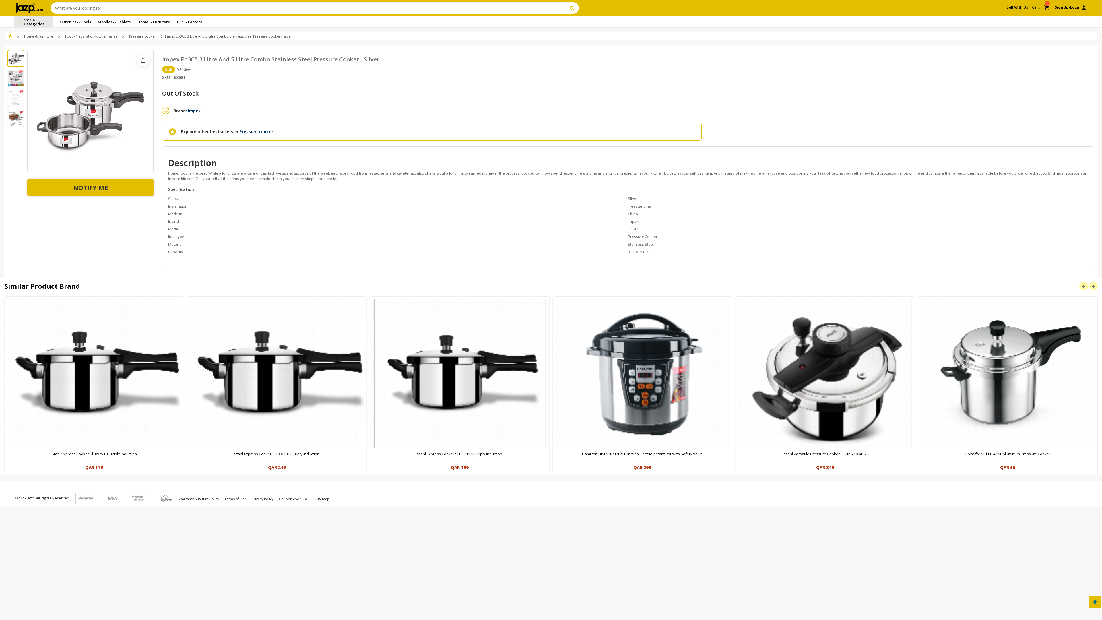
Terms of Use (235, 499)
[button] (11, 36)
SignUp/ (1062, 7)
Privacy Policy (262, 499)
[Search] (572, 8)
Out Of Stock (180, 93)
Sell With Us (1017, 7)
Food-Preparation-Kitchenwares (91, 36)
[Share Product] (143, 60)
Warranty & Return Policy (199, 499)
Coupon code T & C (295, 499)
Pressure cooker (142, 36)
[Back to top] (1095, 602)
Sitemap (322, 499)
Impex (194, 110)
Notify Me (90, 187)
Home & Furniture (38, 36)
